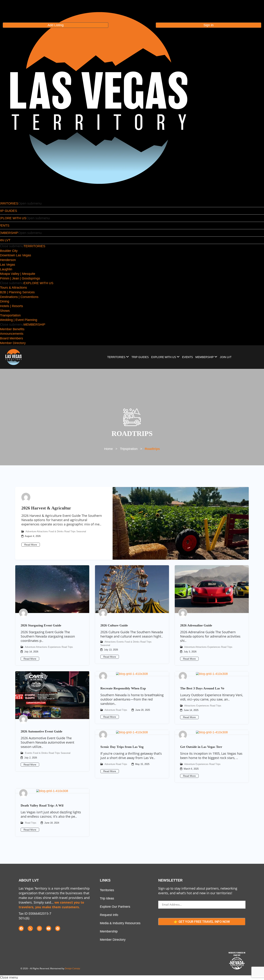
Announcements (11, 333)
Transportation (10, 315)
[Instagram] (39, 928)
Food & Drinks (56, 531)
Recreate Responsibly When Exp (123, 688)
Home (108, 449)
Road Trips (70, 531)
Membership (109, 931)
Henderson (8, 260)
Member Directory (13, 343)
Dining (4, 301)
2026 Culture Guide (114, 625)
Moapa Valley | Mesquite (17, 274)
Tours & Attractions (13, 287)
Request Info (109, 915)
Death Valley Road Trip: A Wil (42, 805)
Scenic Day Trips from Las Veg (121, 747)
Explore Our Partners (115, 906)
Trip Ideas (107, 898)
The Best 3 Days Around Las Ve (202, 688)
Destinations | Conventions (19, 297)
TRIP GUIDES (140, 357)
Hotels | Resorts (11, 306)
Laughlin (6, 269)
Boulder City (9, 251)
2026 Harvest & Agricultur (46, 508)
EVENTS (187, 357)
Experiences (54, 647)
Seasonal (81, 531)
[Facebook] (21, 928)
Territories (107, 890)
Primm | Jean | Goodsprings (20, 278)
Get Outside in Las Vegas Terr (201, 747)
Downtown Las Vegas (15, 255)
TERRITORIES (34, 246)
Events (120, 641)
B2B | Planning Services (17, 292)
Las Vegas (7, 264)
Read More (30, 544)
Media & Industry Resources (120, 923)
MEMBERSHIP (34, 324)
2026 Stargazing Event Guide (41, 625)
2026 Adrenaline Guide (196, 625)
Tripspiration (129, 449)
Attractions (42, 531)
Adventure (31, 531)
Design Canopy (72, 968)
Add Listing (56, 25)
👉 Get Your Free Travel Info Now (202, 921)
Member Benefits (12, 329)
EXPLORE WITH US (38, 283)
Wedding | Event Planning (18, 320)
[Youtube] (48, 928)
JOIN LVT (225, 357)
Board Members (11, 338)
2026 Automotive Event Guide (41, 731)
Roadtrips (152, 449)
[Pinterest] (57, 928)
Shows (5, 310)
